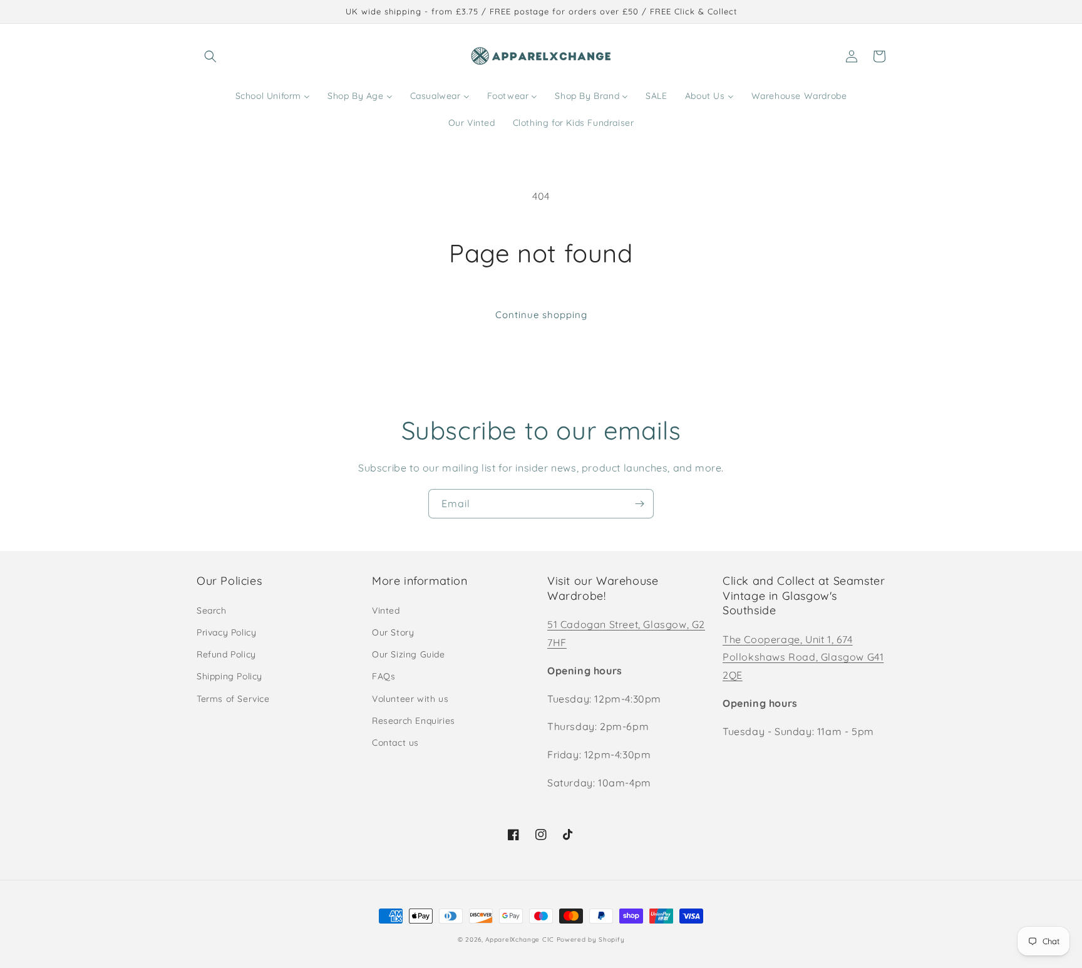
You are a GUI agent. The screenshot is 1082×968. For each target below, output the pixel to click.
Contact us (395, 742)
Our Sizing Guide (408, 654)
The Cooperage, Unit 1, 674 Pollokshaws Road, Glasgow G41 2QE (803, 657)
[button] (210, 56)
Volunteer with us (410, 698)
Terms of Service (233, 698)
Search (212, 610)
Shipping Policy (229, 676)
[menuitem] (273, 96)
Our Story (393, 632)
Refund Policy (226, 654)
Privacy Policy (226, 632)
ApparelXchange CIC (519, 939)
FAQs (383, 676)
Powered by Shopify (591, 939)
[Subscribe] (639, 503)
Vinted (386, 610)
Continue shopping (541, 315)
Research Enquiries (413, 720)
